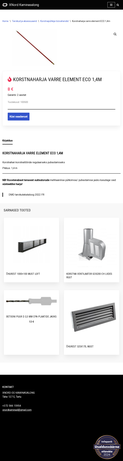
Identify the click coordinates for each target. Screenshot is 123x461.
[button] (115, 34)
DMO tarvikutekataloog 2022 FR (26, 194)
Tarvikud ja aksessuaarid (24, 21)
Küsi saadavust (19, 116)
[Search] (118, 5)
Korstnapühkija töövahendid (54, 21)
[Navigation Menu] (111, 5)
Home (5, 21)
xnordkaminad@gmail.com (17, 409)
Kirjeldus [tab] (7, 140)
